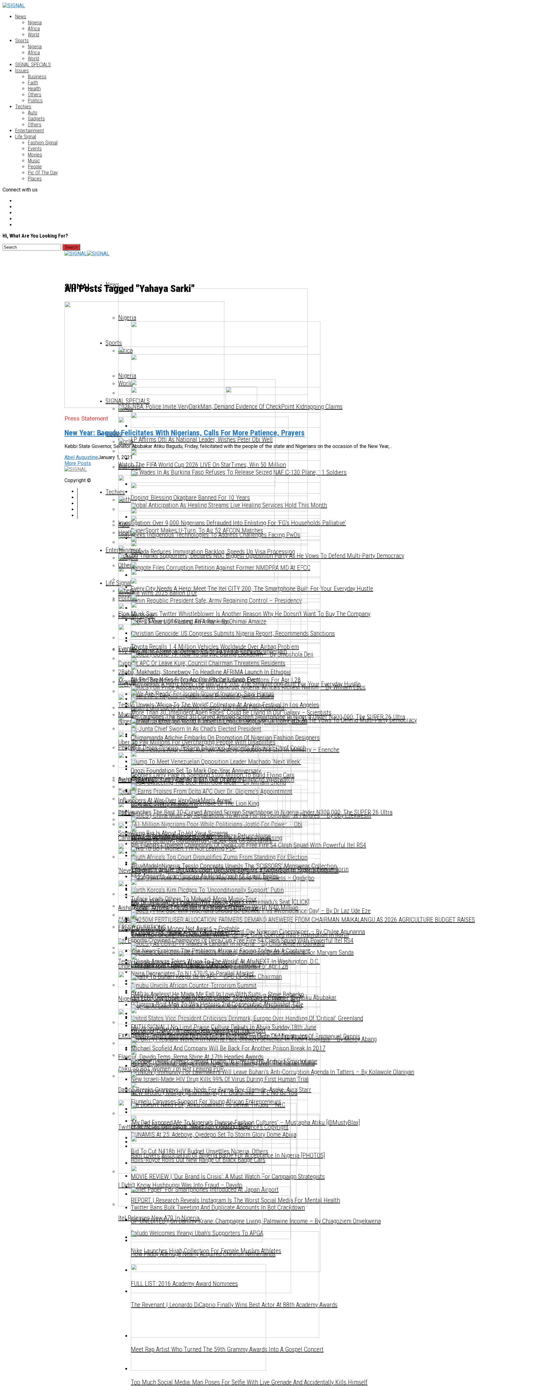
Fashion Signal (43, 143)
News (20, 17)
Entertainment (29, 131)
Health (34, 89)
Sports (22, 41)
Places (35, 179)
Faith (33, 83)
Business (37, 77)
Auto (32, 113)
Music (34, 161)
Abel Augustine (81, 457)
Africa (34, 29)
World (33, 35)
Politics (35, 101)
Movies (35, 155)
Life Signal (25, 137)
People (35, 167)
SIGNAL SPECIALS (33, 65)
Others (34, 95)
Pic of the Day (43, 173)
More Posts (77, 463)
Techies (23, 107)
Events (35, 149)
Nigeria (35, 23)
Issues (22, 71)
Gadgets (36, 119)
